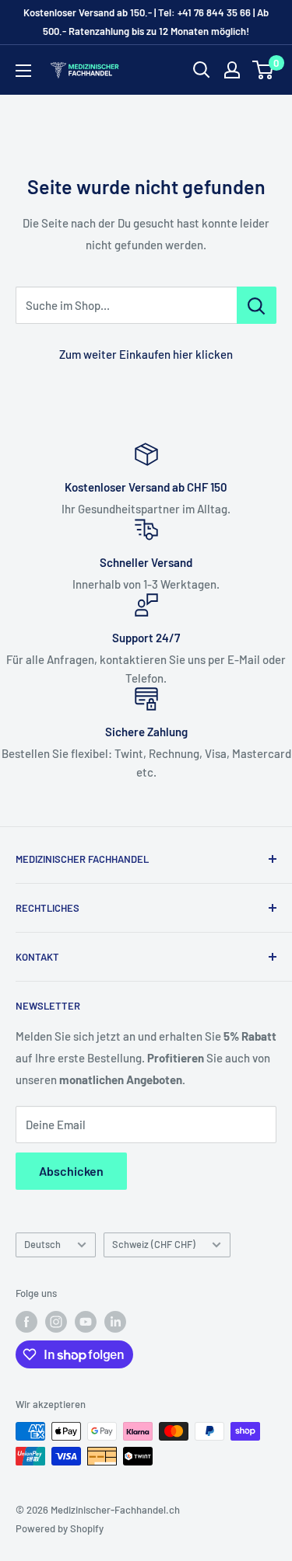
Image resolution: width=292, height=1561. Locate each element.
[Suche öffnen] (201, 69)
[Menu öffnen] (23, 70)
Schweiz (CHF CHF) (153, 1244)
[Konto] (232, 69)
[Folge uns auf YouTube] (86, 1322)
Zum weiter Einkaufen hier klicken (146, 354)
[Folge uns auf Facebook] (26, 1322)
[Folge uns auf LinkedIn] (115, 1322)
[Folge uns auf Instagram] (56, 1322)
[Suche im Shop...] (256, 305)
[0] (263, 70)
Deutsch (42, 1244)
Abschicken (71, 1170)
